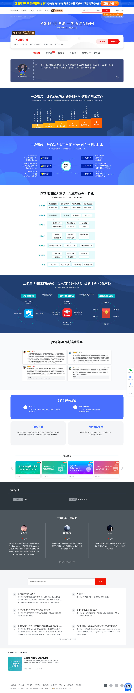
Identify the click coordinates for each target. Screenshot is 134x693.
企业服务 (13, 685)
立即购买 (102, 41)
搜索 (106, 10)
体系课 (39, 10)
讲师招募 (54, 685)
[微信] (111, 685)
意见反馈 (70, 685)
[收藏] (105, 685)
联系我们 (46, 685)
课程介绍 (36, 53)
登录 (117, 10)
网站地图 (21, 685)
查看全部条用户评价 (67, 562)
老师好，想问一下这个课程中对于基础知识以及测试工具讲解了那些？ (42, 626)
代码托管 (78, 685)
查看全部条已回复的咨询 (67, 639)
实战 (15, 17)
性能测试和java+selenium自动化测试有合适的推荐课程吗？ (97, 626)
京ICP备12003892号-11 (45, 688)
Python (99, 10)
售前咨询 (73, 53)
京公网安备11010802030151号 (62, 688)
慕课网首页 (14, 10)
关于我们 (37, 685)
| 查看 (117, 14)
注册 (122, 10)
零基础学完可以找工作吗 (26, 594)
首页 (11, 17)
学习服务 (61, 53)
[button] (122, 468)
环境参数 (97, 53)
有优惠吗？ (81, 594)
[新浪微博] (116, 685)
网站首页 (29, 685)
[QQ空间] (122, 685)
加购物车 (114, 41)
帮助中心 (62, 685)
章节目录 (49, 53)
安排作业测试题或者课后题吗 (87, 610)
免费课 (23, 10)
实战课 (31, 10)
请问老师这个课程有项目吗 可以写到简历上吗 (34, 610)
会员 (58, 10)
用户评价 (85, 53)
